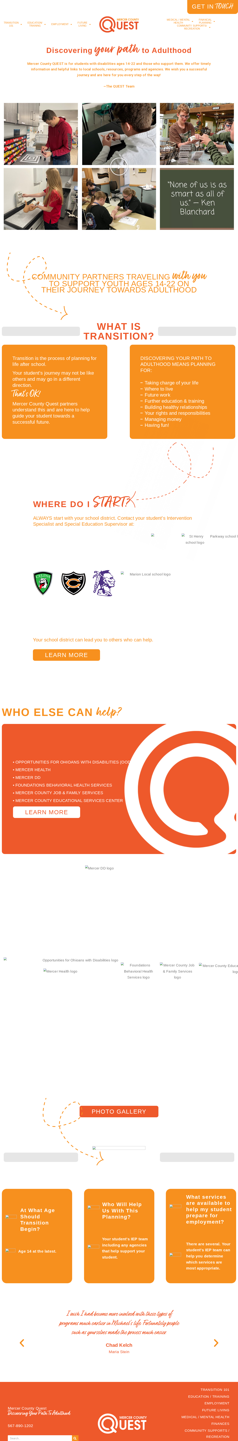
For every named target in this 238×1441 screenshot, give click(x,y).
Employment (60, 24)
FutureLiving (82, 24)
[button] (119, 166)
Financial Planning (205, 21)
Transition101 (11, 24)
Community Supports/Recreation (192, 27)
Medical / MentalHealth (178, 21)
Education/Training (35, 24)
